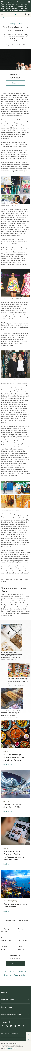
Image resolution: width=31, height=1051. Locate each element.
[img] (29, 2)
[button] (29, 1043)
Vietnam (7, 1033)
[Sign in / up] (29, 15)
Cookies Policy (10, 1048)
